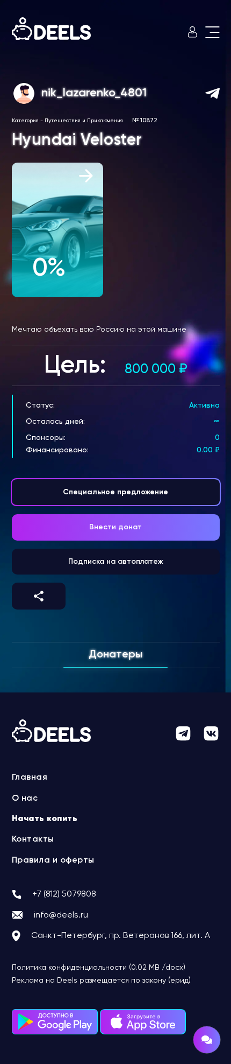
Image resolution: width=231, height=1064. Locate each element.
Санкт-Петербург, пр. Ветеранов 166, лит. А (120, 936)
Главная (30, 777)
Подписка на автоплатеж (115, 561)
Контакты (33, 839)
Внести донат (115, 527)
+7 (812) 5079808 (64, 894)
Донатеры (115, 654)
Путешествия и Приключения (84, 120)
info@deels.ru (61, 915)
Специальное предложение (115, 492)
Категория (25, 120)
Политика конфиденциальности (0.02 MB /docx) (98, 967)
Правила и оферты (53, 860)
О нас (25, 798)
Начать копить (45, 819)
